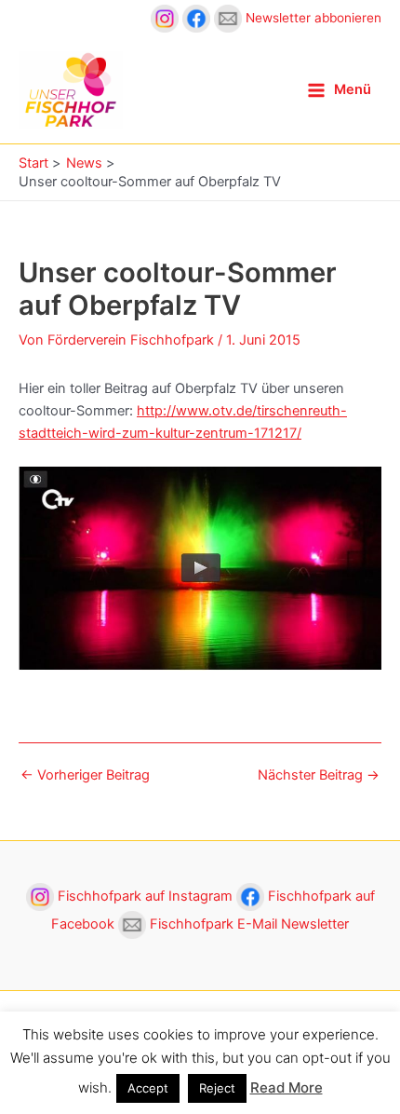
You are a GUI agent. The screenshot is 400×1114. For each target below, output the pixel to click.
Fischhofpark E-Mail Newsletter (247, 924)
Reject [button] (217, 1087)
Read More (286, 1087)
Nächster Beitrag (319, 775)
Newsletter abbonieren (311, 17)
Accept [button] (147, 1087)
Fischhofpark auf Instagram (145, 896)
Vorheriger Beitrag (85, 775)
